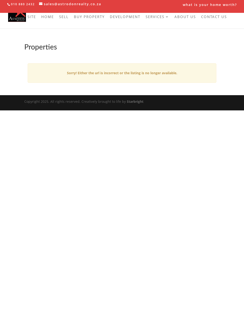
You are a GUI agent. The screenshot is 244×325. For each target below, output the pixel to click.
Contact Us (214, 17)
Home (47, 17)
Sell (64, 17)
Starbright (135, 101)
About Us (185, 17)
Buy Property (89, 17)
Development (125, 17)
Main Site (25, 17)
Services (155, 17)
